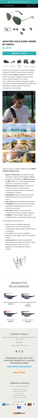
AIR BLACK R (11, 320)
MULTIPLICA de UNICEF (19, 366)
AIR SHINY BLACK (27, 320)
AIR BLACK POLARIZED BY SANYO (28, 303)
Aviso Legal (19, 393)
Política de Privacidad (19, 391)
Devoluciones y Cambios (19, 397)
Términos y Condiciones (19, 389)
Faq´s (21, 339)
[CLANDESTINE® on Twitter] (16, 351)
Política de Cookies (19, 395)
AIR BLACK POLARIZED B (10, 302)
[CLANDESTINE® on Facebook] (19, 351)
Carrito (31, 5)
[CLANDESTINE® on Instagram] (22, 351)
